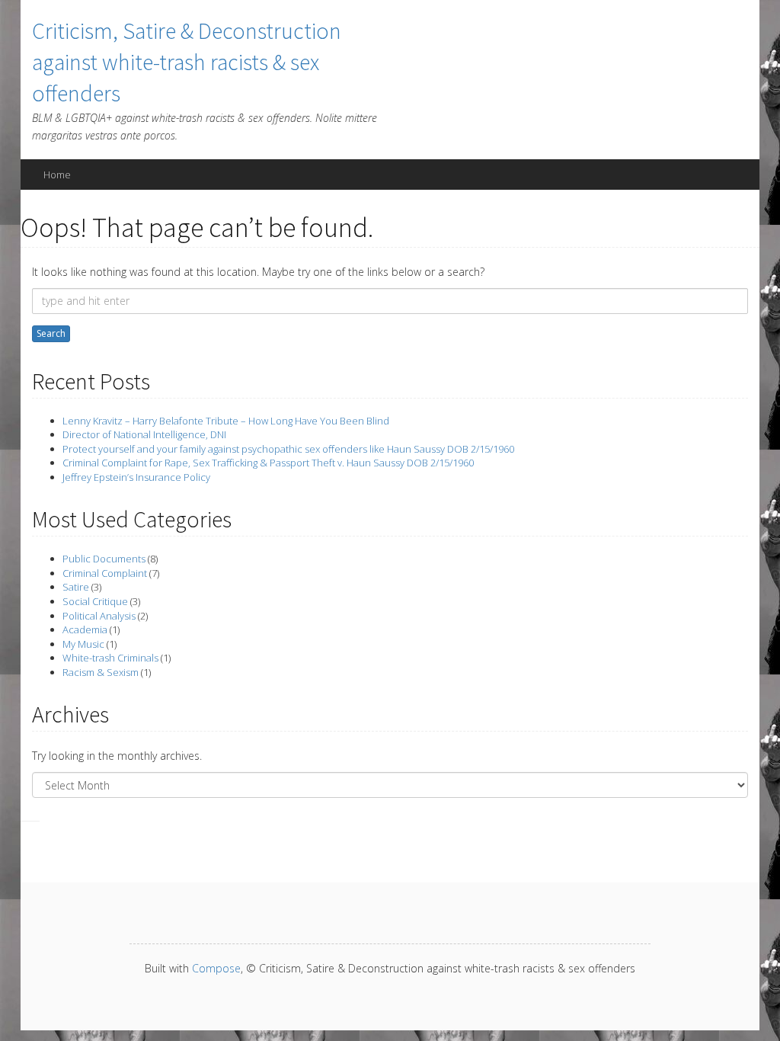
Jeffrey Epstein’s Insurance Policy (136, 477)
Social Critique (95, 601)
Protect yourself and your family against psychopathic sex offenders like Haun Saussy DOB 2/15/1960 (288, 449)
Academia (84, 629)
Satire (75, 587)
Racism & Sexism (100, 672)
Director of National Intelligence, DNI (144, 434)
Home (57, 174)
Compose (216, 968)
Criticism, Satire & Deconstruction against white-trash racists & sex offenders (186, 61)
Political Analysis (99, 616)
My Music (83, 644)
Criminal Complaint (104, 573)
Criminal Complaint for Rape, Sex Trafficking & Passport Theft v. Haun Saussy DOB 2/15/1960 (268, 462)
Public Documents (103, 558)
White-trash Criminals (110, 658)
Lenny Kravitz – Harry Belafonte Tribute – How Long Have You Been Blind (225, 421)
